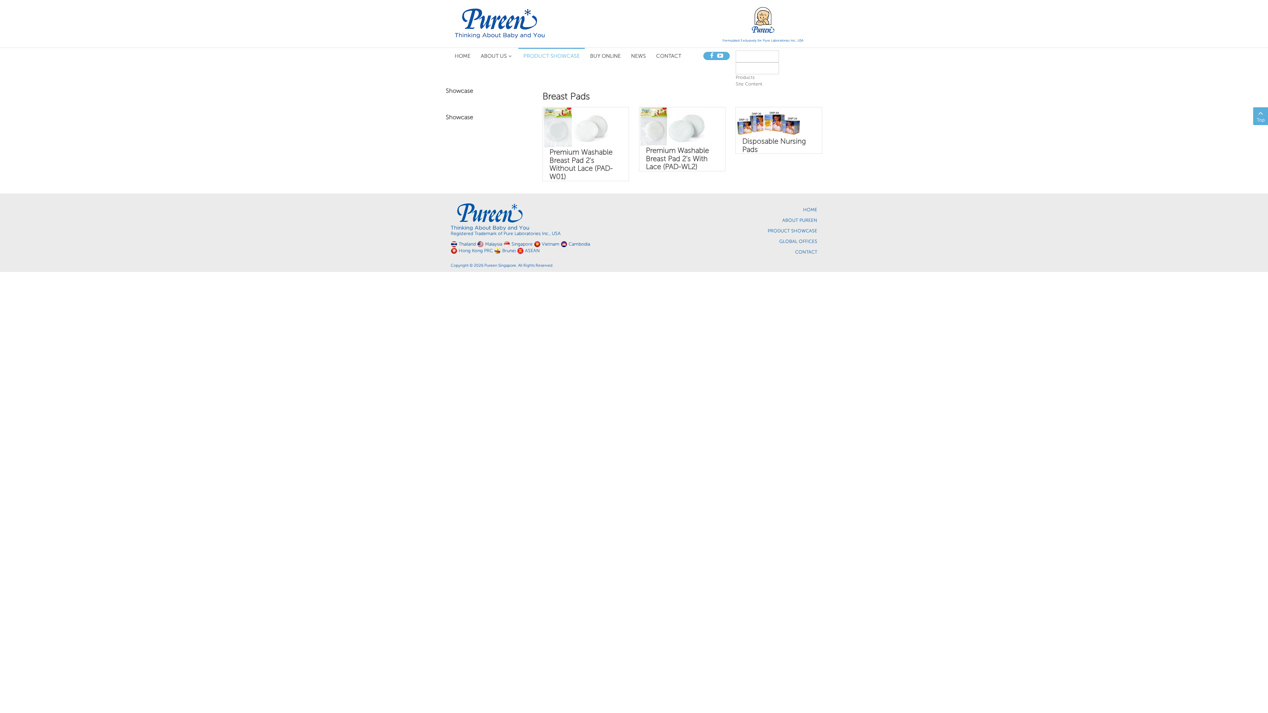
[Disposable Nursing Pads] (769, 122)
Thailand (467, 244)
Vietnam (550, 244)
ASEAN (532, 251)
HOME (810, 210)
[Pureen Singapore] (500, 23)
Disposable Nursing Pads (774, 145)
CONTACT (806, 252)
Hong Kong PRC (476, 251)
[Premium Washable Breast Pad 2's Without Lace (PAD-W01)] (576, 127)
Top (1261, 120)
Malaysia (493, 244)
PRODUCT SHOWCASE (792, 231)
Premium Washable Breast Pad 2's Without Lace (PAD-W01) (581, 164)
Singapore (522, 244)
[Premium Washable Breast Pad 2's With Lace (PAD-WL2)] (672, 126)
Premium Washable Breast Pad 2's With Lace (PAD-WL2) (677, 158)
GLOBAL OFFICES (798, 241)
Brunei (509, 251)
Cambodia (579, 244)
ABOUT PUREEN (799, 220)
